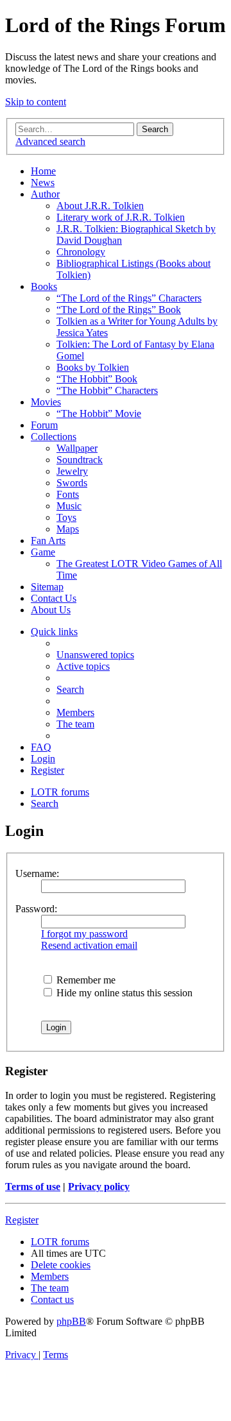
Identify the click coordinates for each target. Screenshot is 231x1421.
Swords (71, 482)
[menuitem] (95, 654)
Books (44, 286)
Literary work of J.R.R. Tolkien (120, 217)
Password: (36, 908)
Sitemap (47, 586)
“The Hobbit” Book (96, 378)
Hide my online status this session (123, 992)
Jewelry (72, 471)
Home (43, 171)
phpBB (71, 1321)
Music (68, 505)
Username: (37, 873)
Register (21, 1219)
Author (45, 194)
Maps (67, 528)
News (43, 182)
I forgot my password (84, 933)
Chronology (80, 251)
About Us (51, 609)
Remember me (85, 979)
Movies (46, 401)
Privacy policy (99, 1186)
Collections (53, 436)
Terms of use (32, 1186)
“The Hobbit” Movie (98, 413)
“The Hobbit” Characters (107, 390)
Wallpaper (77, 448)
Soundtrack (79, 459)
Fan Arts (48, 540)
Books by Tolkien (92, 367)
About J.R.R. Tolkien (100, 205)
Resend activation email (89, 945)
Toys (66, 517)
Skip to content (35, 101)
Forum (44, 425)
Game (43, 552)
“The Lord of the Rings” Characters (128, 298)
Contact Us (53, 598)
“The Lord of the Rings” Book (118, 309)
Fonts (67, 494)
